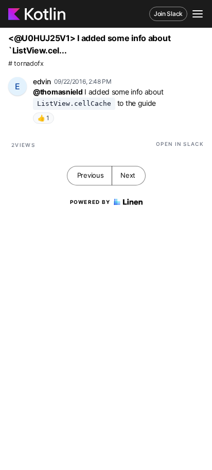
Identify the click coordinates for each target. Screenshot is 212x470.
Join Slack (168, 13)
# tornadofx (26, 63)
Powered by (90, 202)
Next (127, 175)
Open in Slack (180, 144)
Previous (90, 175)
